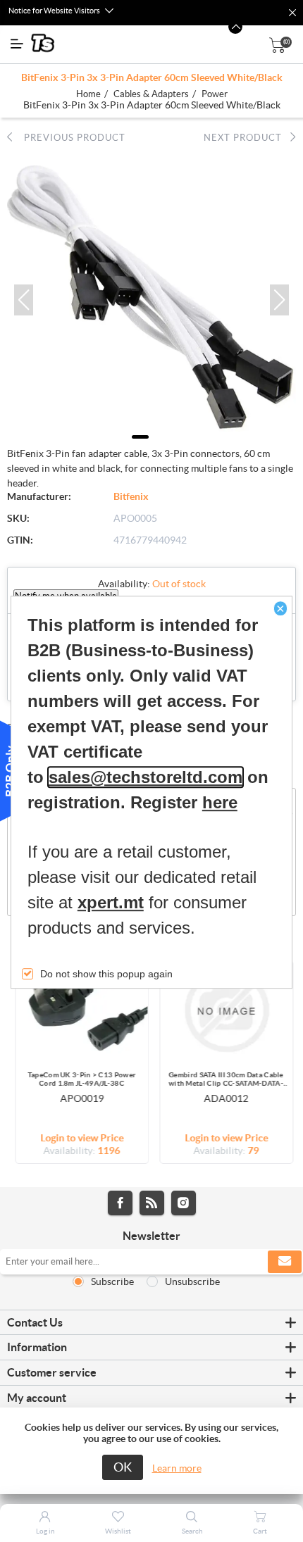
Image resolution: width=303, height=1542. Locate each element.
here (219, 802)
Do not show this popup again (106, 973)
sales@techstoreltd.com (145, 776)
